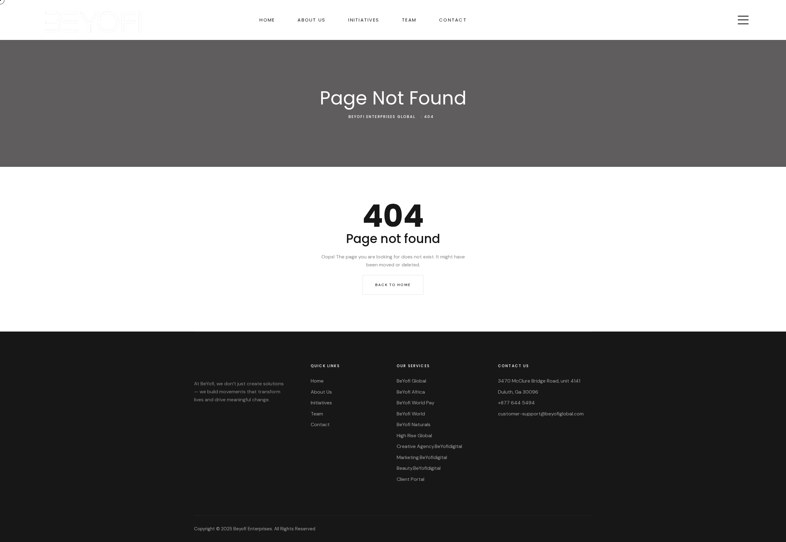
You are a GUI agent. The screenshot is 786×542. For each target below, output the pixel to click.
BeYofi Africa (411, 392)
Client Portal (410, 479)
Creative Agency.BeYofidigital (429, 446)
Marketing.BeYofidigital (422, 457)
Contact (453, 20)
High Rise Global (414, 435)
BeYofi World (411, 413)
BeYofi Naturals (413, 424)
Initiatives (363, 20)
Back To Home (393, 284)
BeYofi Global (411, 381)
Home (267, 20)
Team (409, 20)
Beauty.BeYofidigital (419, 468)
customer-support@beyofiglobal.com (541, 413)
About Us (311, 20)
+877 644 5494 (516, 402)
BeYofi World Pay (415, 402)
